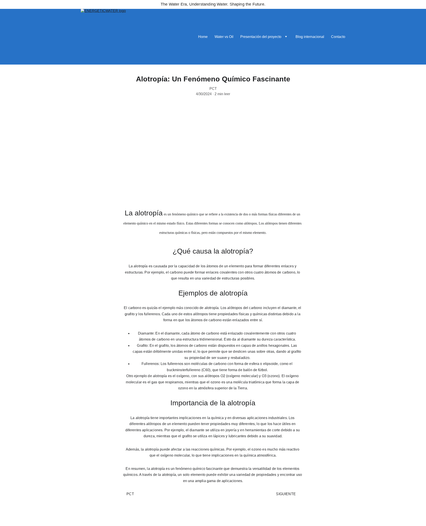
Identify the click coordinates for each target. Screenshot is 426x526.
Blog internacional (310, 37)
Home (203, 37)
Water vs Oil (224, 37)
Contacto (338, 37)
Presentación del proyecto (260, 37)
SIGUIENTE (287, 494)
